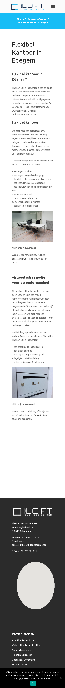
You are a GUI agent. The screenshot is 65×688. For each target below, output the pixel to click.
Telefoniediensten (22, 654)
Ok (33, 683)
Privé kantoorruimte (23, 640)
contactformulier (20, 258)
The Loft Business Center (31, 19)
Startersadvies (20, 664)
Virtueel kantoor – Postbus (26, 645)
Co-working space (21, 650)
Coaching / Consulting (23, 659)
